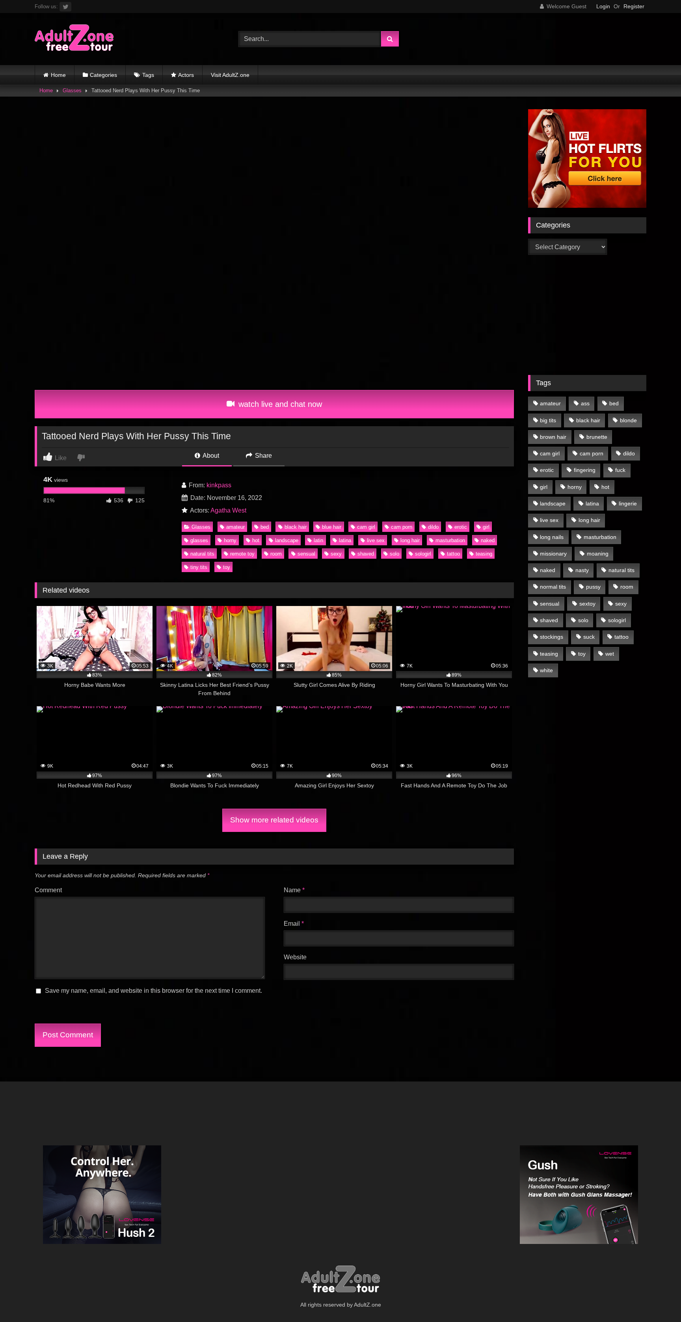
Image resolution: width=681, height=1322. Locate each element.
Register (633, 6)
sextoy (587, 603)
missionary (553, 553)
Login (603, 6)
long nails (552, 537)
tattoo (453, 554)
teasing (484, 554)
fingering (584, 470)
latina (345, 540)
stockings (551, 637)
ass (585, 403)
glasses (199, 540)
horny (230, 540)
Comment (48, 890)
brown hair (553, 437)
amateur (235, 527)
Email (294, 923)
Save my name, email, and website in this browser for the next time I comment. (153, 990)
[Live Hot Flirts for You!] (587, 205)
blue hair (331, 527)
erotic (460, 527)
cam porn (401, 527)
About (210, 455)
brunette (596, 437)
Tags (148, 75)
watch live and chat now (279, 404)
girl (486, 527)
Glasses (72, 90)
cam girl (366, 527)
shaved (365, 554)
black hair (296, 527)
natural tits (202, 554)
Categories (103, 75)
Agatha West (228, 510)
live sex (376, 540)
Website (295, 957)
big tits (548, 420)
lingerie (628, 503)
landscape (286, 540)
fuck (620, 470)
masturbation (450, 540)
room (276, 554)
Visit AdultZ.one (230, 75)
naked (488, 540)
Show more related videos (274, 820)
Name (294, 890)
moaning (597, 553)
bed (264, 527)
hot (255, 540)
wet (609, 654)
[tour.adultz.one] (74, 39)
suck (589, 637)
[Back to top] (656, 1298)
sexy (336, 554)
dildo (433, 527)
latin (318, 540)
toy (226, 567)
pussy (593, 587)
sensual (306, 554)
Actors (186, 75)
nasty (582, 570)
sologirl (423, 554)
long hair (410, 540)
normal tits (553, 587)
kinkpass (219, 485)
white (546, 670)
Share (262, 455)
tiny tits (198, 567)
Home (58, 75)
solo (394, 554)
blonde (628, 420)
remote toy (242, 554)
